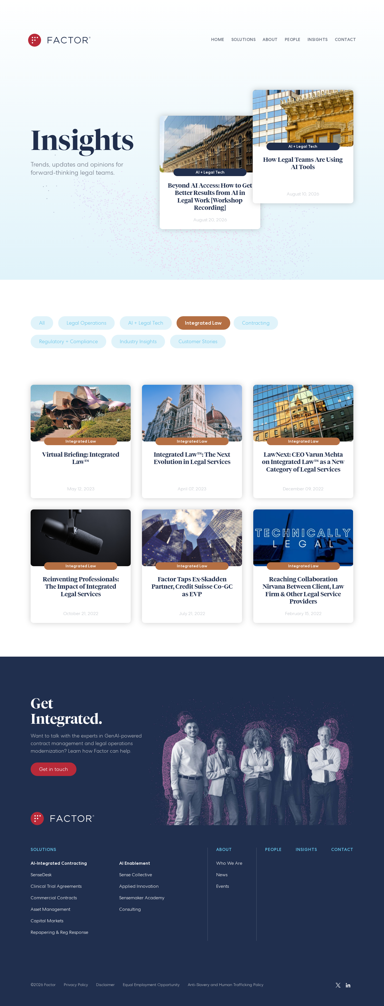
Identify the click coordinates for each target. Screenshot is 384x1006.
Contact (342, 850)
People (273, 850)
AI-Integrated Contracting (59, 863)
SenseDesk (41, 875)
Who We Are (229, 863)
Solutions (43, 850)
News (221, 875)
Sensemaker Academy (141, 898)
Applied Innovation (139, 886)
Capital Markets (47, 921)
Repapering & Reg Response (59, 932)
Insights (306, 850)
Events (222, 886)
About (224, 850)
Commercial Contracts (54, 898)
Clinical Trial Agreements (56, 886)
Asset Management (50, 909)
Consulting (130, 909)
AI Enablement (134, 863)
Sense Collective (135, 875)
